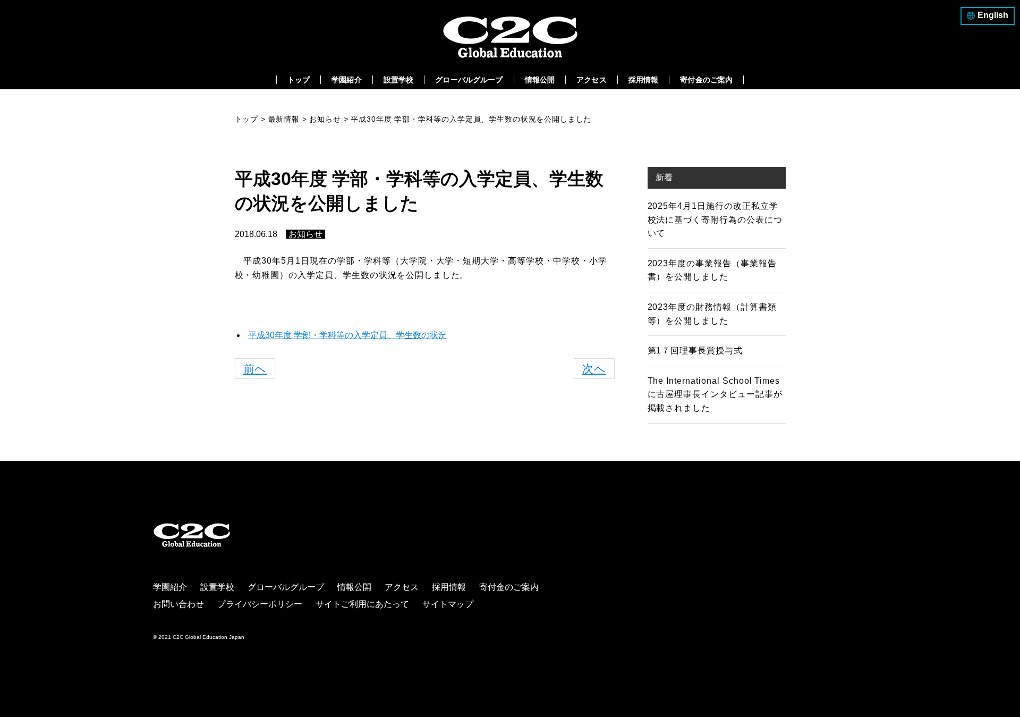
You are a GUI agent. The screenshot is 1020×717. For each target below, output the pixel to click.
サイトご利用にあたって (362, 604)
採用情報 (643, 79)
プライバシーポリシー (259, 604)
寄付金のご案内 (706, 79)
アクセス (591, 79)
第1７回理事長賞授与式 (695, 350)
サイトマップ (447, 604)
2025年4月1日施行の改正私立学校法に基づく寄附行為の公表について (715, 219)
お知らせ (305, 234)
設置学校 (399, 79)
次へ (594, 368)
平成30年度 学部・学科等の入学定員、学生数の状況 (347, 335)
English (993, 15)
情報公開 (540, 79)
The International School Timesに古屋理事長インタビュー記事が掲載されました (715, 394)
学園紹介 (347, 79)
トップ (298, 79)
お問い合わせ (178, 604)
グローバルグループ (469, 79)
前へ (255, 368)
